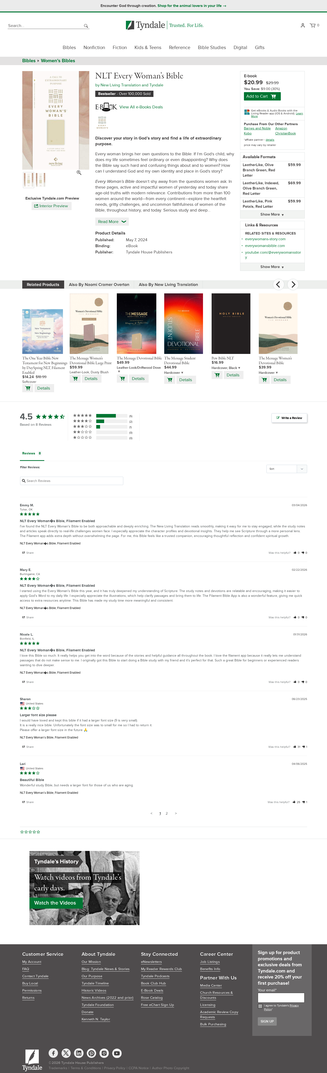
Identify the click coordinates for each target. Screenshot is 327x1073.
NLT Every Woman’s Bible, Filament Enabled (49, 737)
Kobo (248, 133)
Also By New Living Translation (168, 284)
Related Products (43, 284)
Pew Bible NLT (223, 358)
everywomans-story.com (265, 239)
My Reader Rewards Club (161, 969)
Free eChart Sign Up (157, 1005)
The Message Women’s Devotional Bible (275, 361)
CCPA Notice (139, 1068)
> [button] (176, 813)
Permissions (32, 990)
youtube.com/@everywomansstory (273, 255)
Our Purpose (92, 976)
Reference (179, 47)
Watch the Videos (55, 903)
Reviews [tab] (28, 453)
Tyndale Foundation (98, 1005)
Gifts (260, 47)
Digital (240, 47)
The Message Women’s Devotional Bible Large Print (91, 361)
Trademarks (58, 1068)
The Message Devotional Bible (139, 358)
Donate (88, 1012)
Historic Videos (94, 990)
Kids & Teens (148, 47)
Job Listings (210, 962)
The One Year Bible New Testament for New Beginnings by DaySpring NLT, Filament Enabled (44, 365)
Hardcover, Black (224, 368)
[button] (296, 553)
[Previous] (278, 284)
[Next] (293, 284)
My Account (31, 962)
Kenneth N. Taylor (96, 1019)
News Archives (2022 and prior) (108, 997)
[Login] (303, 25)
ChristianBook (285, 133)
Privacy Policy (114, 1068)
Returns (28, 997)
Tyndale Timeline (95, 983)
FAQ (25, 969)
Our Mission (91, 962)
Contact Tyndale (35, 976)
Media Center (211, 985)
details (270, 140)
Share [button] (30, 553)
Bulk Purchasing (213, 1024)
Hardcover (172, 373)
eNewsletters (151, 962)
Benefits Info (210, 969)
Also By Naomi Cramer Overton (99, 284)
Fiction (120, 47)
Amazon (281, 128)
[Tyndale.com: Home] (164, 26)
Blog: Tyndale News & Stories (106, 969)
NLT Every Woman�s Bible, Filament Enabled (50, 543)
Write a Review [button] (292, 418)
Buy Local (30, 983)
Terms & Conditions (86, 1068)
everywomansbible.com (265, 245)
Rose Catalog (152, 997)
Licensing (207, 1005)
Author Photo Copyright (170, 1068)
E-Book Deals (152, 990)
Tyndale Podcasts (155, 976)
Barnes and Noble (257, 128)
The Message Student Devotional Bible (180, 361)
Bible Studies (212, 47)
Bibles (69, 47)
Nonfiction (94, 47)
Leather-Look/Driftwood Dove (139, 368)
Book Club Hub (153, 983)
